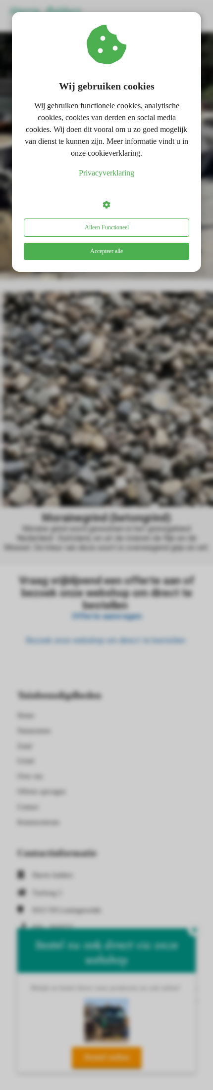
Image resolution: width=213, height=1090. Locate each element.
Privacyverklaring (106, 173)
